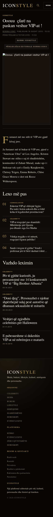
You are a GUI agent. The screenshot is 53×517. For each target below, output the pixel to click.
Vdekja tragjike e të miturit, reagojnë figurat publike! (24, 238)
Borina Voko (9, 31)
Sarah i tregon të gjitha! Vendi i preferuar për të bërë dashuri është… (28, 249)
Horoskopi (12, 417)
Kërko (10, 433)
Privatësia (11, 465)
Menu (48, 5)
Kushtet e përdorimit (16, 469)
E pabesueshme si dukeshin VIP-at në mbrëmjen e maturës (23, 337)
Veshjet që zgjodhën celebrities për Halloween (20, 320)
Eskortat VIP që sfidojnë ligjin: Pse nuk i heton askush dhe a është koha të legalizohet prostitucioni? (27, 209)
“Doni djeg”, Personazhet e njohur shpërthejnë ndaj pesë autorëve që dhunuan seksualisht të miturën (26, 302)
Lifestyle (12, 405)
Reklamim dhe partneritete (18, 473)
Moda (10, 397)
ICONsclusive (14, 421)
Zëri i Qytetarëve (17, 441)
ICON (18, 5)
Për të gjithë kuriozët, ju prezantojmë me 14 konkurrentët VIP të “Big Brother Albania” (25, 279)
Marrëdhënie (14, 413)
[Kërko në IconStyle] (38, 5)
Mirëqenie (13, 409)
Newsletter (11, 477)
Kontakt (10, 461)
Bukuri (11, 401)
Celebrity (13, 393)
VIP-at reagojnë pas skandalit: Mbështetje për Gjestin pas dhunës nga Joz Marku (25, 225)
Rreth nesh (11, 457)
